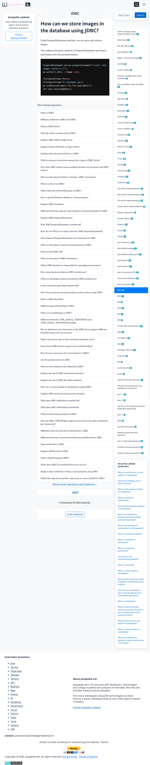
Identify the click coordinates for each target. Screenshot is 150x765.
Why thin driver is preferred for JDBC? (58, 133)
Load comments (75, 514)
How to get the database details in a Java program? (64, 197)
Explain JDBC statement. (52, 204)
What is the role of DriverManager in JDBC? (61, 190)
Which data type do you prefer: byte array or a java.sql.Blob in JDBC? (73, 478)
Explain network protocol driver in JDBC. (60, 153)
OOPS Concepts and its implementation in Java (127, 32)
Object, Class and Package (129, 58)
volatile (121, 236)
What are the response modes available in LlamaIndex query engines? (131, 582)
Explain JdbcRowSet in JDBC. (55, 451)
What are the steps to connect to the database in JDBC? (66, 245)
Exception (122, 176)
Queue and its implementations (131, 206)
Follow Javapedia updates (87, 707)
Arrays (121, 158)
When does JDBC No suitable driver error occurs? (64, 464)
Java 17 (121, 414)
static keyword (124, 266)
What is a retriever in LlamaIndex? (127, 541)
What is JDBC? (47, 112)
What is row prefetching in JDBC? (56, 313)
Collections (123, 182)
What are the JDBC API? (52, 251)
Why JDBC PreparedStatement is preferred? (61, 224)
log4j (120, 332)
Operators (122, 99)
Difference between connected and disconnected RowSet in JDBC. (71, 437)
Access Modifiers (125, 128)
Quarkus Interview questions (130, 453)
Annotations (123, 338)
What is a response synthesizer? (126, 549)
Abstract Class (124, 146)
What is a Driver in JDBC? (52, 183)
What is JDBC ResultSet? (52, 299)
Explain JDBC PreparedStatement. (57, 217)
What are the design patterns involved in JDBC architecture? (69, 278)
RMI (119, 302)
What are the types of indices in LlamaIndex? (130, 490)
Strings (121, 164)
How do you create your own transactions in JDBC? (65, 353)
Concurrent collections (127, 278)
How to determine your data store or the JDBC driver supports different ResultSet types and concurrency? (74, 331)
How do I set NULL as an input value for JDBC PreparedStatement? (72, 231)
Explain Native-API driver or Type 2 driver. (60, 146)
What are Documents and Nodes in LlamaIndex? (129, 622)
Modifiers (122, 105)
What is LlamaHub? (126, 565)
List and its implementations (130, 188)
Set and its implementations (130, 200)
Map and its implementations (130, 194)
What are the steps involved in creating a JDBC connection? (68, 177)
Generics (122, 224)
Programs (122, 356)
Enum (121, 152)
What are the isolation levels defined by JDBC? (62, 366)
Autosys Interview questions (130, 380)
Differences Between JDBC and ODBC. (58, 119)
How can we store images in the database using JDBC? (66, 387)
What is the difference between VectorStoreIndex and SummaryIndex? (129, 517)
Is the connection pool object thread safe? (60, 285)
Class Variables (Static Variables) (130, 85)
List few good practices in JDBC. (55, 359)
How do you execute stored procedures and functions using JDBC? (72, 292)
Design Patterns (125, 218)
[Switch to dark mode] (27, 4)
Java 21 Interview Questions (129, 441)
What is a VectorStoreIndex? (130, 534)
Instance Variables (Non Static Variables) (129, 77)
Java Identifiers (124, 52)
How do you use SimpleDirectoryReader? (128, 557)
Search (140, 15)
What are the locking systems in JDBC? (59, 414)
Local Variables (124, 70)
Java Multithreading (126, 248)
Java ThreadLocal (125, 242)
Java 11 (121, 394)
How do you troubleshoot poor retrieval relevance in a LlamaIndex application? (130, 593)
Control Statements (126, 122)
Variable (121, 64)
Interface (122, 140)
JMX (119, 320)
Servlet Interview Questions (129, 326)
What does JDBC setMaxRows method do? (60, 400)
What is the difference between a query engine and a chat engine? (131, 640)
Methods (122, 116)
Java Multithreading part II (129, 254)
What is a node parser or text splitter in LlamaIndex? (130, 473)
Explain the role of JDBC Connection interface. (62, 373)
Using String (123, 170)
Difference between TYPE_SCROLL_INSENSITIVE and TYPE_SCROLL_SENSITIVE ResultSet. (66, 321)
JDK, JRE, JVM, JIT (125, 46)
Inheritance (123, 40)
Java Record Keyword (126, 426)
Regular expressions (126, 212)
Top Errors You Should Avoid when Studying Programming (131, 407)
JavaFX (120, 374)
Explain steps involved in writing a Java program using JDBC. (69, 471)
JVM (119, 362)
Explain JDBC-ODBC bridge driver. (57, 140)
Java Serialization (125, 284)
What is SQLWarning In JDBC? (55, 458)
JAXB (120, 308)
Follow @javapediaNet (19, 36)
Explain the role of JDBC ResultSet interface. (61, 380)
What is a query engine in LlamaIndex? (129, 630)
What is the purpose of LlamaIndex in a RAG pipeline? (131, 526)
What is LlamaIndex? (127, 601)
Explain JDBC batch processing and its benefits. (63, 393)
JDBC (120, 290)
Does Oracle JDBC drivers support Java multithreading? (67, 346)
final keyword (124, 260)
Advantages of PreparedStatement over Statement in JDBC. (68, 238)
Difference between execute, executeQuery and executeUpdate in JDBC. (74, 211)
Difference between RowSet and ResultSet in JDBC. (64, 430)
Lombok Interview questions (130, 447)
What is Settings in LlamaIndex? (126, 499)
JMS (120, 314)
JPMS (120, 420)
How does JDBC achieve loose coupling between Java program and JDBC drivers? (75, 168)
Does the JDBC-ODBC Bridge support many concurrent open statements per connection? (74, 422)
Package (122, 93)
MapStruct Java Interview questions (127, 433)
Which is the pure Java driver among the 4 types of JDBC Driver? (70, 160)
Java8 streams (124, 368)
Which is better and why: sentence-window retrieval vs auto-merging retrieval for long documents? (130, 611)
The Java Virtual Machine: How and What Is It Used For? (129, 387)
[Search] (136, 4)
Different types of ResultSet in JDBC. (57, 306)
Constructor (123, 134)
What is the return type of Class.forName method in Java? (67, 339)
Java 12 (121, 400)
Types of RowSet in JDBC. (52, 444)
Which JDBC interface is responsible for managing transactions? (71, 265)
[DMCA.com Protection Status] (13, 762)
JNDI (75, 492)
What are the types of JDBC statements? (59, 258)
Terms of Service (88, 756)
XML (120, 344)
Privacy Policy (69, 756)
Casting (121, 230)
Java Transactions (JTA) (127, 272)
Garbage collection (126, 350)
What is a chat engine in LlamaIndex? (128, 572)
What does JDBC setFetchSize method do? (60, 407)
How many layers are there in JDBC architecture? (64, 272)
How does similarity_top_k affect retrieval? (129, 482)
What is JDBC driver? (50, 126)
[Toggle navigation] (144, 4)
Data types (123, 111)
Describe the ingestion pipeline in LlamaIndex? (131, 507)
